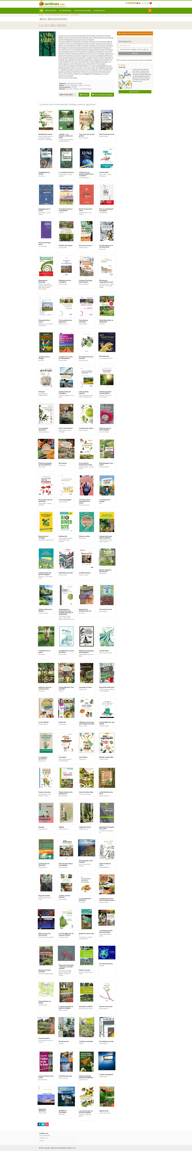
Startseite (41, 15)
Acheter (85, 95)
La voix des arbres (75, 15)
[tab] (68, 105)
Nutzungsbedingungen (45, 1135)
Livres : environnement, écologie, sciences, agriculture (57, 15)
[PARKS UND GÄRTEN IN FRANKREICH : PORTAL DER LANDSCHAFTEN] (52, 3)
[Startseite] (41, 11)
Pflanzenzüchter (99, 10)
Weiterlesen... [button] (135, 92)
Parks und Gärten (50, 10)
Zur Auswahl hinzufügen (103, 95)
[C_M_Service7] (150, 10)
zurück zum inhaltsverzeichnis (58, 19)
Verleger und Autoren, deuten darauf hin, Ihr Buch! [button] (136, 33)
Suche (135, 53)
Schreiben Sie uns (44, 1138)
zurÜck (43, 19)
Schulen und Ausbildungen (82, 10)
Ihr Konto (42, 1140)
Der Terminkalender (65, 10)
